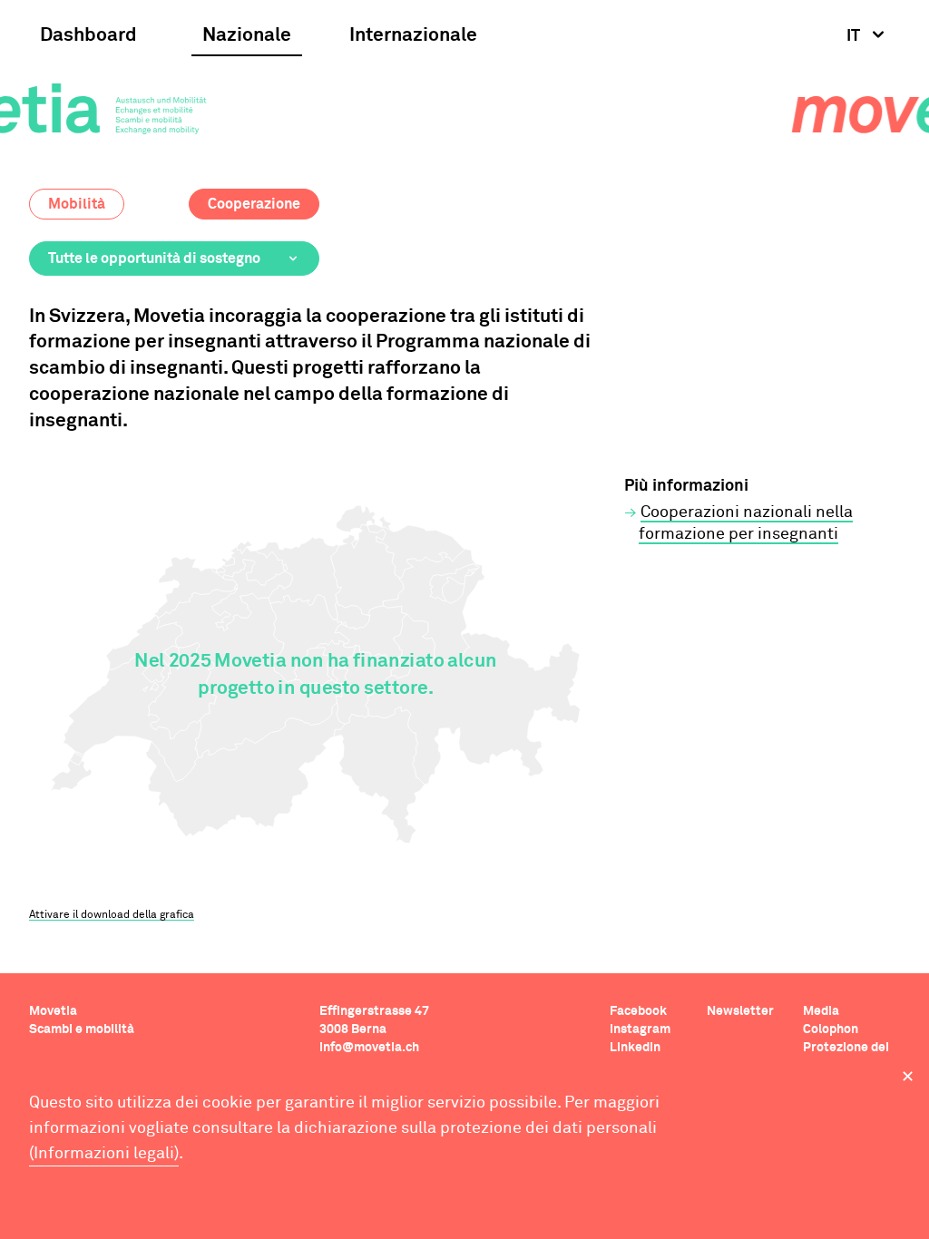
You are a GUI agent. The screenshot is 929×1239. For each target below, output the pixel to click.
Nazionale (246, 35)
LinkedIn (635, 1047)
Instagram (640, 1029)
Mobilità (76, 204)
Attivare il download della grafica (111, 915)
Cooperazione (254, 204)
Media (821, 1011)
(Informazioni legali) (104, 1154)
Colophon (830, 1029)
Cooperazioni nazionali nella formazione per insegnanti (746, 523)
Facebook (638, 1011)
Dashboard (88, 35)
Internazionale (413, 35)
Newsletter (740, 1011)
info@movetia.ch (369, 1047)
